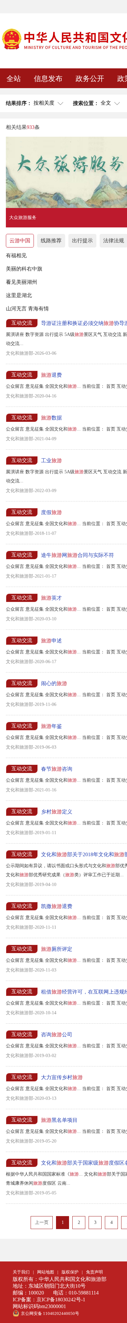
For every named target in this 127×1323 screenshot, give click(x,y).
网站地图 (45, 1272)
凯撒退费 (56, 906)
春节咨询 (56, 769)
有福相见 (16, 255)
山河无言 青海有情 (27, 308)
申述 (51, 640)
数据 (51, 417)
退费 (51, 375)
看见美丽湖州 (21, 282)
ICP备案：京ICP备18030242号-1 (49, 1299)
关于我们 (21, 1272)
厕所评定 (56, 949)
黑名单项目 (59, 1120)
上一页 (42, 1222)
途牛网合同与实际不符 (77, 555)
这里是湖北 (19, 295)
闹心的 (54, 683)
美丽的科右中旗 (24, 268)
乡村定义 (56, 811)
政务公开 (90, 79)
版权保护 (70, 1272)
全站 (14, 79)
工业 (51, 460)
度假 (51, 512)
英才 (51, 598)
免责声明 (94, 1272)
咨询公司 (56, 1034)
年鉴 (51, 726)
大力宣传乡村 (62, 1077)
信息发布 (48, 79)
